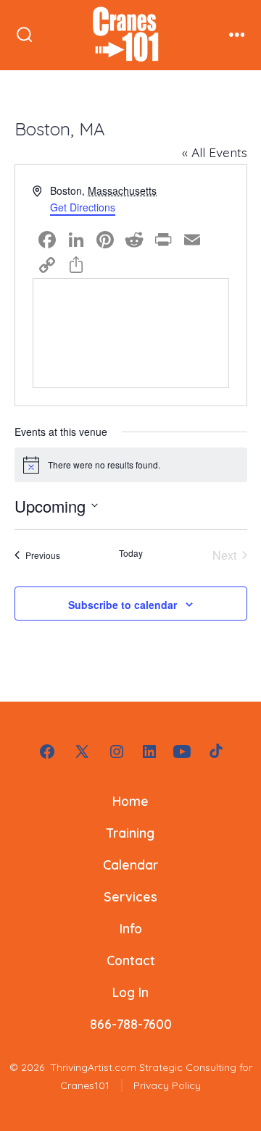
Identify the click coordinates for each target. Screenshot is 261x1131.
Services (130, 896)
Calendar (130, 865)
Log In (130, 992)
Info (131, 928)
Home (130, 801)
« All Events (214, 152)
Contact (131, 960)
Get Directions (82, 207)
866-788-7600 (131, 1024)
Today (131, 553)
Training (130, 833)
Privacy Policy (167, 1085)
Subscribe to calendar (122, 604)
